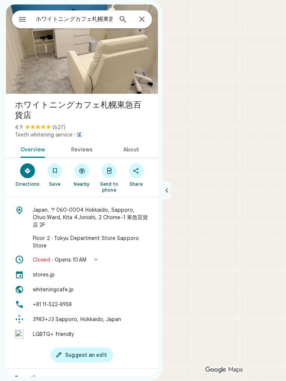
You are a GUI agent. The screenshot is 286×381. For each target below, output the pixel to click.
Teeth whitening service (44, 134)
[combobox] (74, 19)
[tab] (31, 149)
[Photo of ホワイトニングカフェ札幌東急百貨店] (82, 49)
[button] (82, 259)
